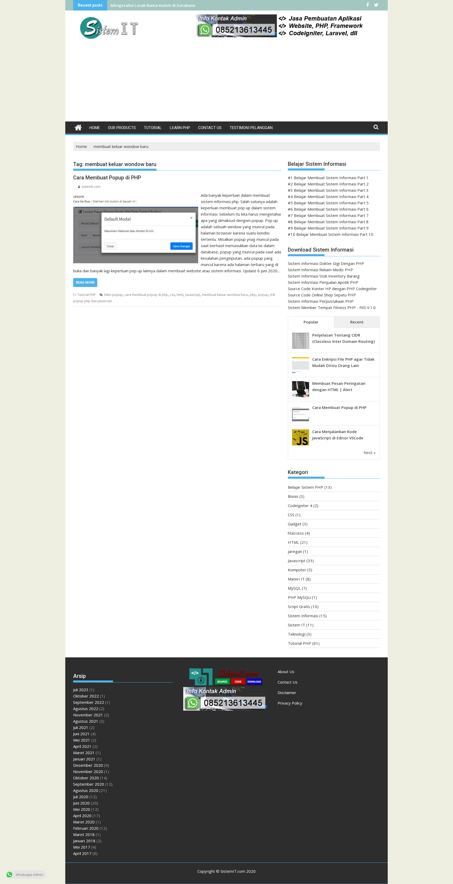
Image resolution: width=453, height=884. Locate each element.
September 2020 (88, 784)
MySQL (294, 588)
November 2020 (88, 771)
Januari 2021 (84, 758)
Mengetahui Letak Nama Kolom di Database (153, 5)
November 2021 (88, 714)
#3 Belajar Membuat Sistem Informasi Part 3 (328, 190)
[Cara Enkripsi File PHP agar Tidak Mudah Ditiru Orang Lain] (300, 372)
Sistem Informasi (303, 615)
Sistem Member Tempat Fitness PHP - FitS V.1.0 (332, 307)
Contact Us (210, 127)
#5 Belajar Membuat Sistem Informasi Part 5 (328, 202)
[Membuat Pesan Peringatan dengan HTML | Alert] (300, 396)
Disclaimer (287, 692)
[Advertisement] (226, 82)
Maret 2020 (84, 821)
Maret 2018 (84, 834)
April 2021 (82, 746)
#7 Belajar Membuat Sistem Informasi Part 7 (328, 215)
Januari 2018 (84, 840)
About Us (286, 671)
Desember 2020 (88, 765)
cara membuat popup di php (146, 294)
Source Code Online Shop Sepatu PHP (322, 294)
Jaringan (295, 551)
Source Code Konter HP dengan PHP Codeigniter (332, 288)
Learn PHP (180, 127)
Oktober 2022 (86, 696)
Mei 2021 (81, 740)
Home (94, 127)
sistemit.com (91, 186)
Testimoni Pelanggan (251, 127)
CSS (291, 514)
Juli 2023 (80, 689)
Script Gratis (299, 606)
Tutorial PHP (86, 294)
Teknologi (296, 634)
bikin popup (113, 294)
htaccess (296, 533)
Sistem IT (296, 624)
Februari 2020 (86, 828)
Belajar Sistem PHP (305, 487)
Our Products (122, 127)
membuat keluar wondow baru (225, 294)
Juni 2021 (81, 733)
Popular (311, 321)
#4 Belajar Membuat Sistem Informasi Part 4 (328, 196)
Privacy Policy (290, 703)
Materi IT (296, 579)
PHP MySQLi (299, 597)
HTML (293, 542)
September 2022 (88, 702)
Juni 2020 (81, 803)
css (172, 294)
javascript (192, 294)
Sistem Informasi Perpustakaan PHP (321, 301)
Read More (85, 282)
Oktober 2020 (86, 777)
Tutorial (153, 127)
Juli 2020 (80, 796)
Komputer (297, 569)
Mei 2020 (81, 809)
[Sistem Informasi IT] (78, 127)
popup (263, 294)
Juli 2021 (80, 727)
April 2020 (82, 815)
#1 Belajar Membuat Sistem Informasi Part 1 (328, 177)
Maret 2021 (84, 752)
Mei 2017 (81, 847)
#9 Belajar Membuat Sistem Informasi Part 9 (328, 228)
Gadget (294, 523)
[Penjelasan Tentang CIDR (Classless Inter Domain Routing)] (300, 348)
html (180, 294)
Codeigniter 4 (300, 505)
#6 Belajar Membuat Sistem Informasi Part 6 (328, 209)
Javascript (296, 560)
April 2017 (82, 853)
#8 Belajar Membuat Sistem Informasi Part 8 (328, 221)
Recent (357, 321)
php (253, 294)
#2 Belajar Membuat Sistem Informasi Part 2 (328, 184)
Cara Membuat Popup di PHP (107, 177)
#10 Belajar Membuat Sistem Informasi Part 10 (330, 234)
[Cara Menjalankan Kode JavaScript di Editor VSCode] (300, 445)
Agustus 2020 (85, 790)
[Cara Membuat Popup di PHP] (135, 195)
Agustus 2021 (85, 721)
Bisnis (293, 496)
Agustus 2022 (85, 708)
